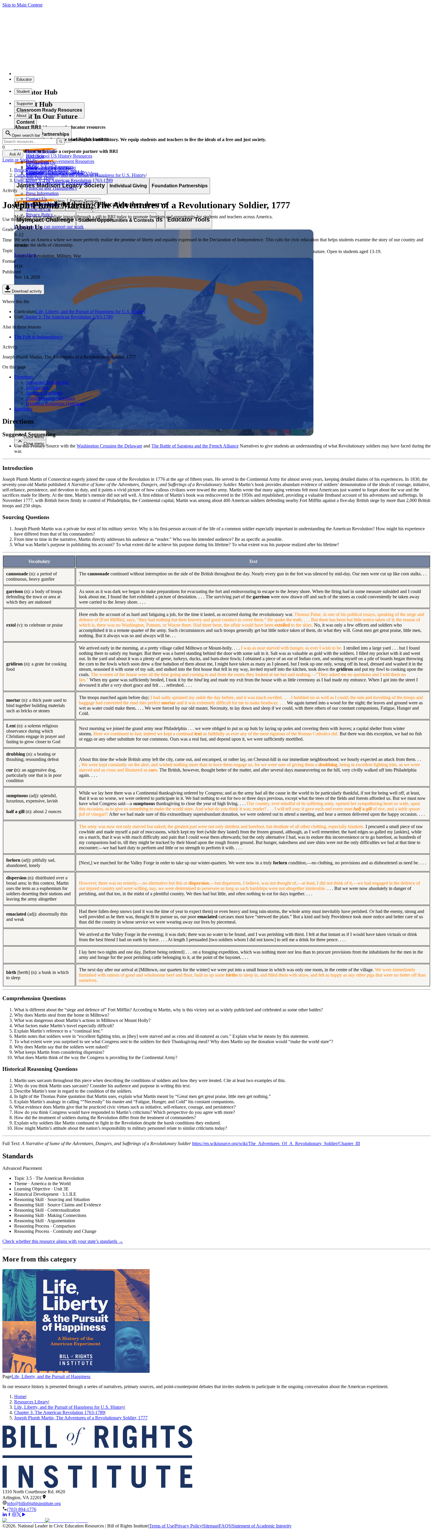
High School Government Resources (60, 161)
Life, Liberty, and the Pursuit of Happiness (50, 1376)
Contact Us (36, 198)
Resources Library (31, 1401)
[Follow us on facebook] (9, 1515)
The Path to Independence (38, 336)
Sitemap (210, 1525)
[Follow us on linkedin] (4, 1515)
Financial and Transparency (51, 188)
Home (20, 1396)
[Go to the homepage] (216, 1457)
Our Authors (37, 161)
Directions (23, 376)
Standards (23, 408)
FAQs (31, 166)
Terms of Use (161, 1525)
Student (23, 91)
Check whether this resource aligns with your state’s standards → (62, 1241)
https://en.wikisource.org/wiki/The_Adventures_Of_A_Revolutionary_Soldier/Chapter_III (276, 1143)
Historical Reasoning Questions (55, 403)
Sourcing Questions (44, 392)
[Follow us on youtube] (23, 1515)
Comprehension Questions (50, 398)
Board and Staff (40, 150)
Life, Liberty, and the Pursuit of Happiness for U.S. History (90, 311)
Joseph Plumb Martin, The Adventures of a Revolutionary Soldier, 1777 (81, 1417)
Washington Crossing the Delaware (109, 445)
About (21, 115)
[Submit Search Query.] (61, 141)
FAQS (225, 1525)
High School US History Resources (59, 155)
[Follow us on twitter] (18, 1515)
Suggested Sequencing (47, 382)
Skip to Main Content (22, 4)
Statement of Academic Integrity (262, 1525)
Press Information (42, 193)
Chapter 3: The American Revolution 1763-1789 (67, 316)
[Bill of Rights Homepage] (109, 73)
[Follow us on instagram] (14, 1515)
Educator (24, 79)
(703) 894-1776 (21, 1509)
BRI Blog (35, 156)
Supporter (24, 103)
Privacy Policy (39, 214)
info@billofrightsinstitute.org (34, 1503)
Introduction (37, 387)
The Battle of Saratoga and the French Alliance (195, 445)
